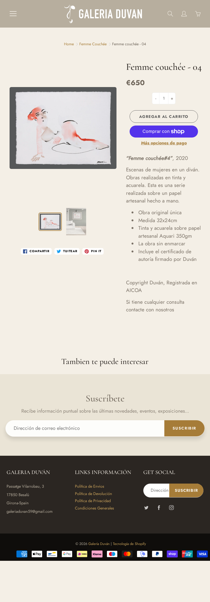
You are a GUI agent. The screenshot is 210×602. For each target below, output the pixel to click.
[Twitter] (146, 507)
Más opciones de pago (164, 143)
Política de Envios (89, 486)
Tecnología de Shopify (129, 543)
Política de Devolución (93, 493)
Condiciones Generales (94, 508)
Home (69, 44)
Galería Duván (99, 543)
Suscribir (184, 428)
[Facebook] (159, 507)
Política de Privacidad (93, 500)
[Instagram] (171, 507)
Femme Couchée (93, 44)
